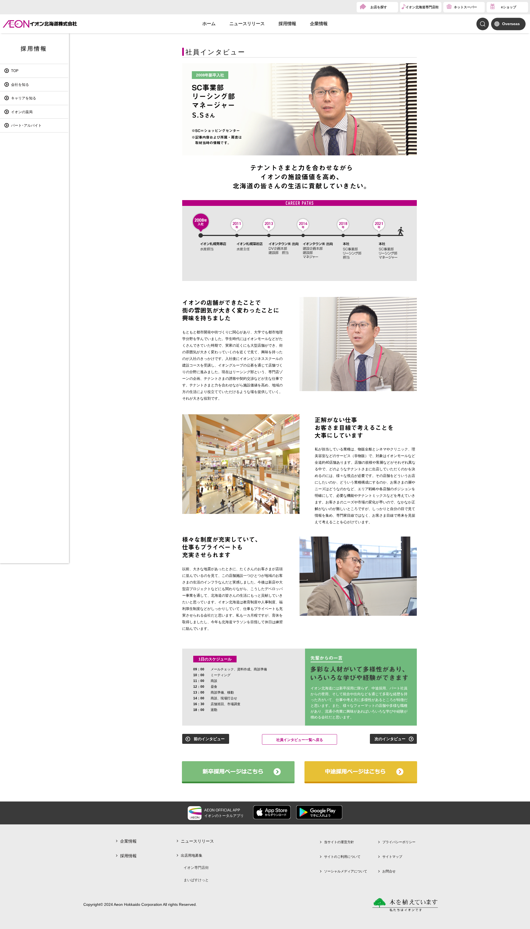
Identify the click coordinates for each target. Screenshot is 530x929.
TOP (14, 71)
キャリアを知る (23, 98)
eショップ (508, 7)
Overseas (511, 24)
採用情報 (287, 23)
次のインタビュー (390, 739)
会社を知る (20, 85)
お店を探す (378, 7)
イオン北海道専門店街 (422, 7)
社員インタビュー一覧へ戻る (299, 740)
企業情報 (319, 23)
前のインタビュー (209, 739)
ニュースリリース (247, 23)
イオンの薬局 (22, 112)
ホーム (209, 23)
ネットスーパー (465, 7)
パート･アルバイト (26, 125)
